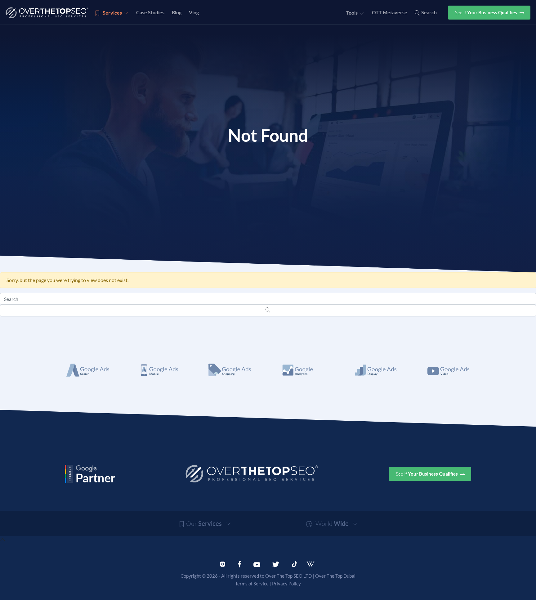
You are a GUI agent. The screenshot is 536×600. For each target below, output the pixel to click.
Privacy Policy (286, 583)
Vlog (194, 12)
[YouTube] (257, 563)
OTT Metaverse (389, 12)
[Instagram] (222, 563)
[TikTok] (294, 563)
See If (486, 13)
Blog (176, 12)
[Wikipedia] (313, 564)
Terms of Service (252, 583)
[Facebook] (239, 563)
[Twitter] (276, 563)
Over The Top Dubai (335, 576)
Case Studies (150, 12)
